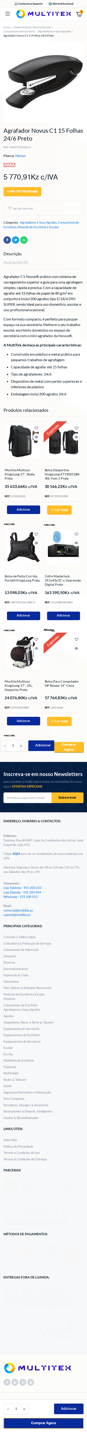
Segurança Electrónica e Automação (27, 1092)
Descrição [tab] (12, 253)
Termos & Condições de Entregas (25, 1159)
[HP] (49, 736)
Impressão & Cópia (16, 975)
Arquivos (9, 999)
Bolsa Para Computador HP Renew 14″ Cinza (62, 683)
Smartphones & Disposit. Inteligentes (27, 1111)
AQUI (17, 854)
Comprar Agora (43, 1423)
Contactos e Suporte (30, 3)
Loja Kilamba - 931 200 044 (22, 892)
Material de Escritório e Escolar (32, 27)
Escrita (8, 1054)
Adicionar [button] (23, 509)
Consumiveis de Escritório (19, 31)
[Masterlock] (49, 630)
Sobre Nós (10, 1140)
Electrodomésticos (15, 969)
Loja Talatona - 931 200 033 (22, 888)
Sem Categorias (14, 1098)
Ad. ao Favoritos (23, 208)
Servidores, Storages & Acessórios (25, 1105)
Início (6, 27)
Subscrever (67, 797)
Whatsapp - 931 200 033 (20, 897)
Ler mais (61, 510)
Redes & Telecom (14, 1079)
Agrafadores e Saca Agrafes (54, 31)
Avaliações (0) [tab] (15, 262)
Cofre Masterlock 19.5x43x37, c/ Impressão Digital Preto (63, 580)
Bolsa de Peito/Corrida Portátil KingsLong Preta (22, 578)
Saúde (7, 1086)
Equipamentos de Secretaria (22, 1041)
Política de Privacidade (18, 1146)
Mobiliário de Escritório (18, 1060)
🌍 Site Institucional (60, 3)
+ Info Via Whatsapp (22, 191)
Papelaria (9, 1067)
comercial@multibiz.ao (18, 910)
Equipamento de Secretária (21, 1029)
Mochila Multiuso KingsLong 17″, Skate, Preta (20, 474)
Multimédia (11, 1073)
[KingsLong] (9, 524)
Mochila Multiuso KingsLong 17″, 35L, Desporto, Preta (19, 685)
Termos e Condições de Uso (21, 1153)
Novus (20, 155)
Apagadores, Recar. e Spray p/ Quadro (28, 1022)
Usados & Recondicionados (21, 1118)
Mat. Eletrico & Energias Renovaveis (27, 988)
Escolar (8, 1048)
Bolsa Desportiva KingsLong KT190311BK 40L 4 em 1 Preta (62, 474)
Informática (11, 981)
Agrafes (8, 1016)
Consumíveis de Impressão (21, 950)
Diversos (9, 962)
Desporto (9, 956)
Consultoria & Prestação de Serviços (27, 943)
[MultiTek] (43, 14)
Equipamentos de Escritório (21, 1035)
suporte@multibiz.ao (16, 915)
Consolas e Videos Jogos (19, 937)
